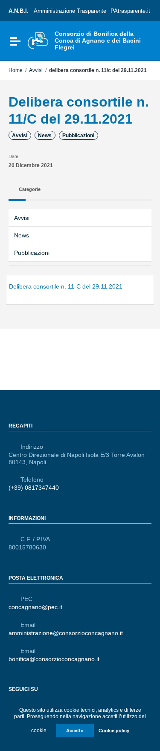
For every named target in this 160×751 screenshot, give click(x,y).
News (45, 136)
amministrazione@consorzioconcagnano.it (66, 633)
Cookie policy (114, 730)
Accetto (75, 730)
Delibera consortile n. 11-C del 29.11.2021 (65, 286)
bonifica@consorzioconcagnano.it (54, 659)
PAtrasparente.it (130, 11)
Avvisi (36, 70)
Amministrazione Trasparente (70, 11)
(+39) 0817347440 (34, 487)
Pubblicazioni (78, 136)
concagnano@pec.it (35, 607)
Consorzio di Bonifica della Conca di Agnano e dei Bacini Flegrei (98, 40)
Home (16, 70)
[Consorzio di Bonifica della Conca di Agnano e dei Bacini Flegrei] (38, 40)
